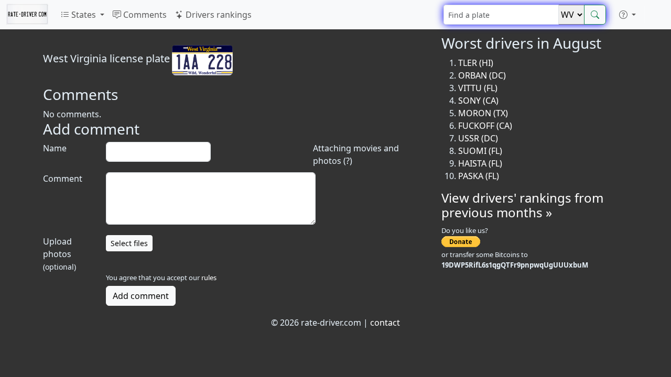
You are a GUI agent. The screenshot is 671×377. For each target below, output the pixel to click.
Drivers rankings (217, 14)
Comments (144, 14)
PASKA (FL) (478, 176)
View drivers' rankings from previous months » (522, 205)
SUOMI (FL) (480, 151)
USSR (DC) (478, 138)
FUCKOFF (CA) (485, 125)
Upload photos (59, 254)
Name (55, 148)
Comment (62, 178)
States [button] (83, 14)
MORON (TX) (483, 113)
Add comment (141, 296)
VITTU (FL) (477, 88)
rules (209, 277)
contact (385, 322)
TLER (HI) (475, 63)
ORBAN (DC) (482, 75)
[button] (627, 14)
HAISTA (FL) (480, 163)
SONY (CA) (478, 100)
